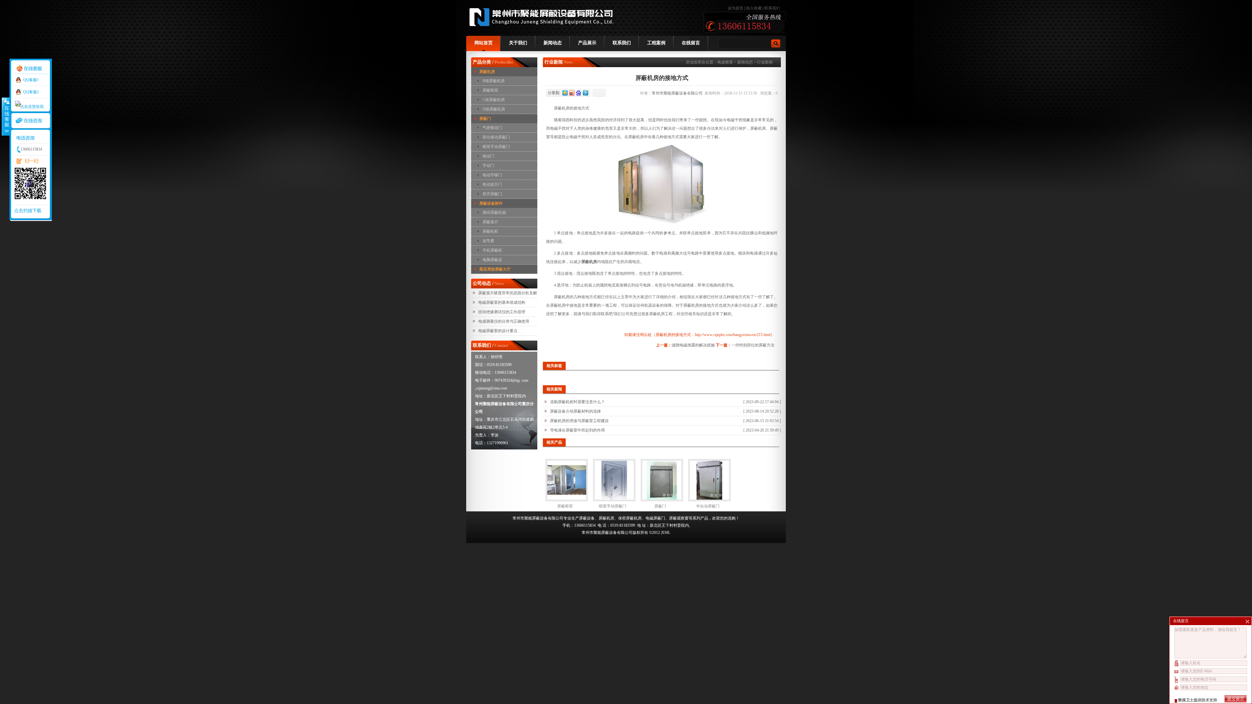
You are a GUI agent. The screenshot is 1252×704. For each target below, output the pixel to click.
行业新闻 (765, 62)
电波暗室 (725, 62)
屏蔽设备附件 (491, 203)
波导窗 (488, 241)
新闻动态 (553, 42)
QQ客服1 (31, 80)
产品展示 (587, 42)
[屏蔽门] (661, 480)
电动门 (488, 156)
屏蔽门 (485, 118)
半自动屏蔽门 (708, 506)
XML (666, 532)
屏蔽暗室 (490, 90)
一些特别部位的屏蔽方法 (752, 345)
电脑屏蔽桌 (492, 259)
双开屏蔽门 (492, 194)
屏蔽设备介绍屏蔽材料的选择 (575, 411)
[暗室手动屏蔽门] (614, 480)
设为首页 (736, 8)
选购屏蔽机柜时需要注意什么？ (577, 402)
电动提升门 (492, 184)
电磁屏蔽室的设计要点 (497, 331)
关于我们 (518, 42)
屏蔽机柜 (490, 231)
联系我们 (772, 8)
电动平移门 (492, 175)
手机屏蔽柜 (492, 250)
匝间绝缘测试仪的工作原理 (501, 312)
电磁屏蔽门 (655, 518)
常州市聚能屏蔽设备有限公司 (678, 93)
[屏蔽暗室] (566, 480)
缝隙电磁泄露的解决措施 (693, 345)
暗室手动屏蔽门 (496, 146)
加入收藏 (754, 8)
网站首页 (483, 42)
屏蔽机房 (487, 71)
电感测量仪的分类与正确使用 (503, 321)
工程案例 (656, 42)
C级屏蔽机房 (494, 99)
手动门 (488, 165)
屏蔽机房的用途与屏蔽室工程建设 (579, 420)
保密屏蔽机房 (630, 518)
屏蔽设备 (587, 518)
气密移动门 (492, 127)
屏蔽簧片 (490, 222)
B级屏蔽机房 (494, 81)
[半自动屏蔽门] (709, 480)
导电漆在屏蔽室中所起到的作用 (577, 430)
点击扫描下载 (27, 210)
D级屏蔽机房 (494, 109)
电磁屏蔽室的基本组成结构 (501, 302)
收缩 (5, 116)
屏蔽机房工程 (661, 314)
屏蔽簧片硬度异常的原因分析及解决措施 (513, 293)
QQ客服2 (31, 92)
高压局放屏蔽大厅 (495, 269)
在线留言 (691, 42)
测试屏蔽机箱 (494, 212)
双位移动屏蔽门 (496, 137)
